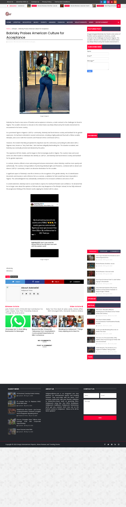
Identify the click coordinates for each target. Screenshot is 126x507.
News (91, 22)
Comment (76, 282)
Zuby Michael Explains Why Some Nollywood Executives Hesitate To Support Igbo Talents (106, 289)
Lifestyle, (32, 42)
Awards (52, 22)
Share (37, 282)
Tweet (18, 282)
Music (36, 22)
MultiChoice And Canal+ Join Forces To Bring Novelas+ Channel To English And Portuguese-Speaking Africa (29, 411)
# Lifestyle (14, 277)
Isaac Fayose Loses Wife (24, 429)
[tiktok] (118, 1)
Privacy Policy (46, 2)
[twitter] (104, 1)
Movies (24, 6)
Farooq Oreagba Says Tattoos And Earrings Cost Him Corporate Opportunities (29, 421)
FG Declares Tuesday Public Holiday (28, 393)
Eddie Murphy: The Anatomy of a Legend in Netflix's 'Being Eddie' (106, 349)
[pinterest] (111, 1)
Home (9, 22)
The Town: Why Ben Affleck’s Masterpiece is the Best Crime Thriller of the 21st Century (108, 311)
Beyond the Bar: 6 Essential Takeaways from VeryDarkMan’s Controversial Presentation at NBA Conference (43, 332)
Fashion (61, 22)
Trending (93, 251)
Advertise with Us (22, 2)
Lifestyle (16, 22)
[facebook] (101, 1)
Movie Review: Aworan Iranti (70, 6)
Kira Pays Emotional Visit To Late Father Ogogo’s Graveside (108, 280)
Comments (115, 251)
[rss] (115, 1)
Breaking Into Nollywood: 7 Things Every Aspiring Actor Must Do (71, 330)
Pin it (57, 282)
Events (44, 22)
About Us (10, 2)
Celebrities (91, 6)
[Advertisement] (104, 88)
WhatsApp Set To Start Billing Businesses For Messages (16, 330)
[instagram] (108, 1)
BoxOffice (27, 22)
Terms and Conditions (62, 2)
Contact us (35, 2)
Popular (103, 251)
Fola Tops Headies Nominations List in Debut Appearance (108, 257)
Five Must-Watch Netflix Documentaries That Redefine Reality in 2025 (108, 321)
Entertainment (102, 22)
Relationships (81, 22)
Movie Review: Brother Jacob (38, 6)
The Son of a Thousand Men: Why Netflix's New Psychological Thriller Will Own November (108, 340)
